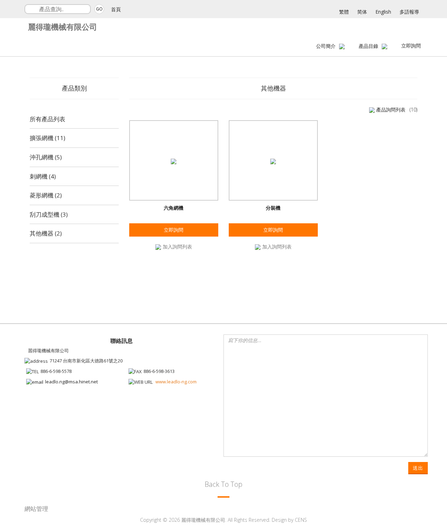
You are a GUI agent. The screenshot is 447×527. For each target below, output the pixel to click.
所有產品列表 (47, 119)
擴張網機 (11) (47, 138)
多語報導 (409, 11)
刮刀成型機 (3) (49, 214)
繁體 (344, 11)
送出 (418, 467)
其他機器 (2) (46, 233)
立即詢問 (411, 45)
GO (99, 9)
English (383, 11)
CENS (301, 520)
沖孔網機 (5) (46, 157)
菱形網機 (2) (46, 195)
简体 (362, 11)
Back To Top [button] (223, 484)
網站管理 (36, 509)
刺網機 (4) (43, 176)
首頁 (116, 9)
